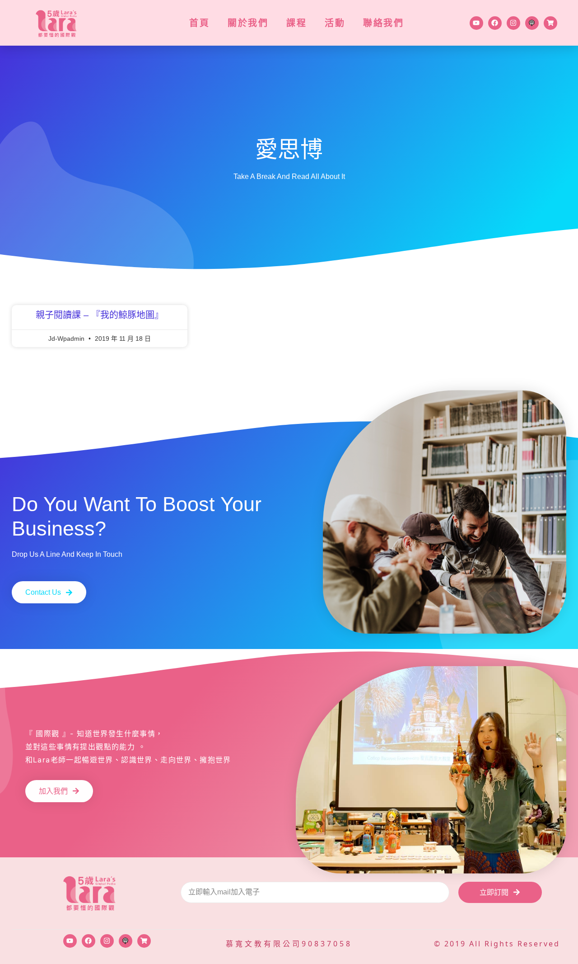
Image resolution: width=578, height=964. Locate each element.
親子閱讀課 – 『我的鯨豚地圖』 (99, 315)
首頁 (199, 23)
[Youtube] (476, 23)
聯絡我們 (383, 23)
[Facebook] (495, 23)
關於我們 (248, 23)
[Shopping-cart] (550, 23)
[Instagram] (513, 23)
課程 (296, 23)
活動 (335, 23)
